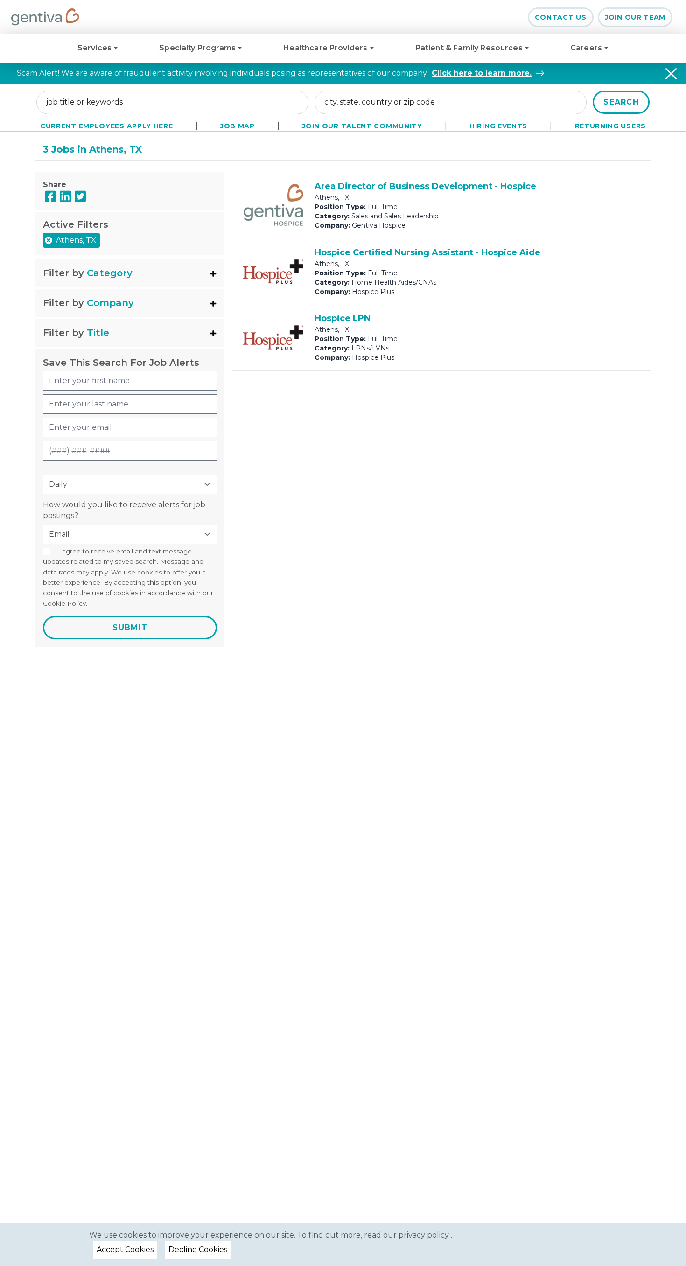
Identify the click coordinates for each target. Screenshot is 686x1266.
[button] (129, 273)
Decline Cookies (197, 1249)
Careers (587, 47)
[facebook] (50, 196)
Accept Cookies (125, 1249)
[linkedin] (65, 196)
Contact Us (561, 17)
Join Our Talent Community (362, 126)
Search (621, 102)
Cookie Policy (64, 603)
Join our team (635, 17)
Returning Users (610, 126)
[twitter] (80, 196)
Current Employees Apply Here (106, 126)
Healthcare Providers (326, 47)
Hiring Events (498, 126)
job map (237, 126)
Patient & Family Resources (470, 47)
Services (95, 47)
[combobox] (172, 102)
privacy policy (425, 1235)
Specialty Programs (198, 47)
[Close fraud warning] (671, 73)
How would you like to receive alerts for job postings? (124, 509)
